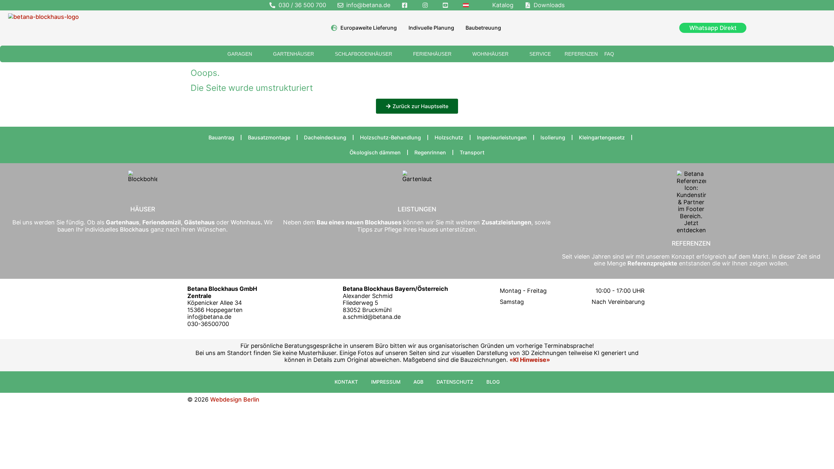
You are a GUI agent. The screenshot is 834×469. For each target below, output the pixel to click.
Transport (472, 152)
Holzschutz (449, 137)
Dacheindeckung (325, 137)
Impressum (385, 382)
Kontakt (346, 382)
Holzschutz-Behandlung (390, 137)
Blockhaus (134, 229)
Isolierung (552, 137)
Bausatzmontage (269, 137)
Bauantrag (221, 137)
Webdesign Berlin (234, 399)
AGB (418, 382)
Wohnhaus (245, 222)
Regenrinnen (430, 152)
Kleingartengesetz (602, 137)
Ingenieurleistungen (502, 137)
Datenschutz (455, 382)
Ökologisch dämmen (375, 152)
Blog (493, 382)
